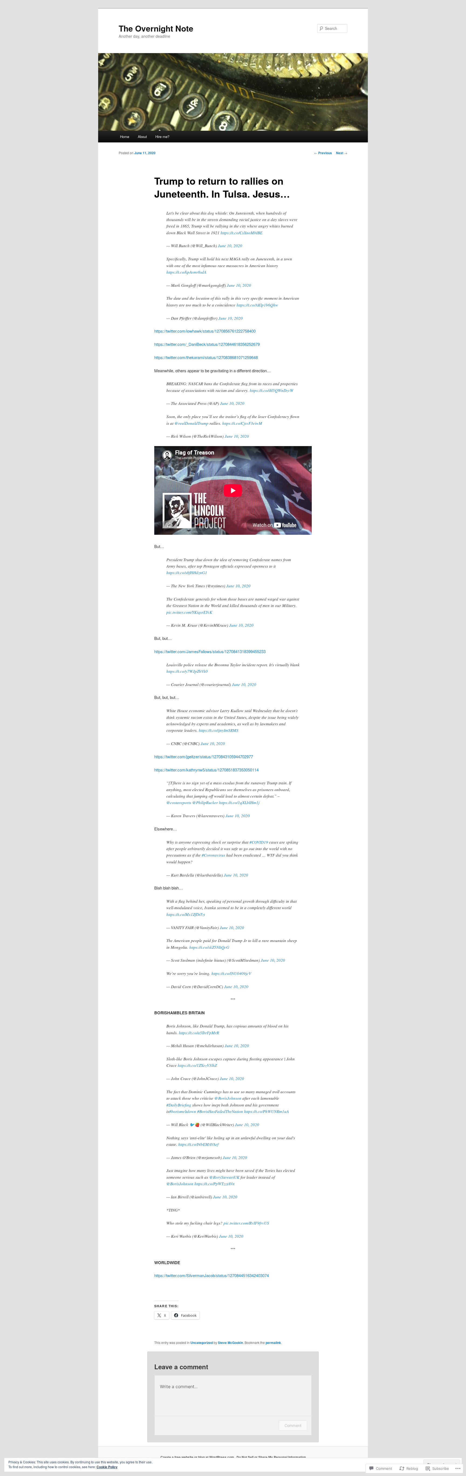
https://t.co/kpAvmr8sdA (186, 272)
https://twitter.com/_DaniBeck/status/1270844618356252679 (207, 344)
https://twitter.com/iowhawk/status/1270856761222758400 (205, 331)
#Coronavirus (213, 855)
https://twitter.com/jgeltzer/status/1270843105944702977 (203, 756)
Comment (293, 1425)
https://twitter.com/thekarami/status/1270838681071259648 (206, 357)
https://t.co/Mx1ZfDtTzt (185, 914)
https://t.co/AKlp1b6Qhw (257, 305)
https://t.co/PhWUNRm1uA (266, 1111)
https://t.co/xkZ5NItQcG (209, 947)
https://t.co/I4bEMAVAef (198, 1144)
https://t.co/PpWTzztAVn (214, 1183)
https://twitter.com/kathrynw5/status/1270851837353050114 (206, 770)
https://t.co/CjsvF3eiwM (242, 423)
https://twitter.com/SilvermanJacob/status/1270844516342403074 (211, 1275)
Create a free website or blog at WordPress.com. (197, 1457)
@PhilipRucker (205, 802)
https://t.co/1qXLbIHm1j (239, 802)
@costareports (178, 802)
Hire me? (162, 136)
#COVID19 (258, 842)
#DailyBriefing (178, 1105)
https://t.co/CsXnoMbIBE (241, 232)
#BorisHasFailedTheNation (220, 1111)
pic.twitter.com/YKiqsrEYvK (189, 612)
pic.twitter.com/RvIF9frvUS (246, 1223)
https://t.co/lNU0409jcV (231, 973)
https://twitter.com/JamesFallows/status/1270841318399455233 (210, 651)
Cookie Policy (107, 1466)
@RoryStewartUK (224, 1177)
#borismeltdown (182, 1111)
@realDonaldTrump (191, 423)
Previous (323, 152)
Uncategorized (201, 1342)
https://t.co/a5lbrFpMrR (199, 1032)
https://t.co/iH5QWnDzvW (271, 390)
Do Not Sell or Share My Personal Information (271, 1457)
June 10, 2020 (230, 245)
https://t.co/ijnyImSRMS (218, 730)
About (142, 136)
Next (341, 152)
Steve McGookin (230, 1342)
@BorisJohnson (227, 1098)
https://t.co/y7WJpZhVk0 (187, 671)
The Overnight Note (156, 28)
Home (124, 136)
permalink (273, 1342)
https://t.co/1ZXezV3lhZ (197, 1065)
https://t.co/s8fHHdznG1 (186, 572)
